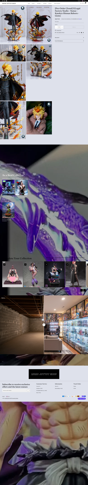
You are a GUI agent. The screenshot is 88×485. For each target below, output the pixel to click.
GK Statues (38, 3)
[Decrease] (56, 27)
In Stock (33, 3)
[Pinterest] (83, 32)
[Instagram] (2, 0)
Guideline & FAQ (39, 388)
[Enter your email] (28, 390)
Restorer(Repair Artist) (58, 388)
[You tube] (6, 0)
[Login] (83, 3)
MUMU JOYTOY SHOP (8, 398)
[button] (31, 1)
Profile (75, 388)
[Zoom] (24, 6)
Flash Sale (44, 3)
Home (29, 3)
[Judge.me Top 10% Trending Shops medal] (56, 362)
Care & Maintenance (59, 41)
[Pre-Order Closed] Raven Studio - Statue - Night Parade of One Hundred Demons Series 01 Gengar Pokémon (8, 197)
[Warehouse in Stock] (46, 264)
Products (49, 3)
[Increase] (62, 27)
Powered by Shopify (15, 398)
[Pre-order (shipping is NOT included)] (25, 264)
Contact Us (38, 386)
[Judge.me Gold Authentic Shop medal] (48, 362)
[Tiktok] (4, 0)
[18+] (4, 264)
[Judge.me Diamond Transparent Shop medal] (43, 362)
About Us (56, 386)
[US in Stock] (67, 264)
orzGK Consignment (57, 3)
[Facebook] (79, 32)
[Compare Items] (44, 324)
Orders (75, 386)
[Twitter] (81, 32)
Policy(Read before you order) (41, 390)
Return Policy (38, 392)
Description (57, 37)
